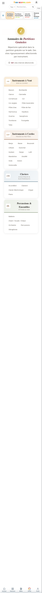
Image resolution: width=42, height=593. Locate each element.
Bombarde (23, 90)
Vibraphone (13, 229)
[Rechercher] (33, 7)
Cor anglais (13, 103)
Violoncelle (13, 165)
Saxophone (23, 116)
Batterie (11, 216)
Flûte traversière (28, 103)
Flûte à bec (13, 107)
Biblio (21, 591)
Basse (20, 143)
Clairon (11, 94)
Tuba (10, 125)
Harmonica (13, 112)
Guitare (11, 152)
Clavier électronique (16, 190)
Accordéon (13, 185)
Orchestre (12, 225)
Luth (30, 152)
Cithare (11, 148)
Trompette (25, 120)
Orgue (30, 190)
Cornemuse (13, 99)
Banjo (11, 143)
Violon (19, 161)
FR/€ (38, 8)
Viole (10, 161)
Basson (11, 90)
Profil (37, 591)
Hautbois (25, 112)
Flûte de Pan (26, 107)
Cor (23, 99)
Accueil (4, 591)
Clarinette (22, 94)
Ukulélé (24, 156)
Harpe (21, 152)
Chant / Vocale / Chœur (17, 221)
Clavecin (25, 185)
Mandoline (13, 156)
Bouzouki (30, 143)
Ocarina (11, 116)
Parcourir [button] (12, 591)
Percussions (25, 225)
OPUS (29, 591)
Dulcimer (22, 148)
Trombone (12, 120)
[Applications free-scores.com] (3, 15)
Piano (11, 194)
